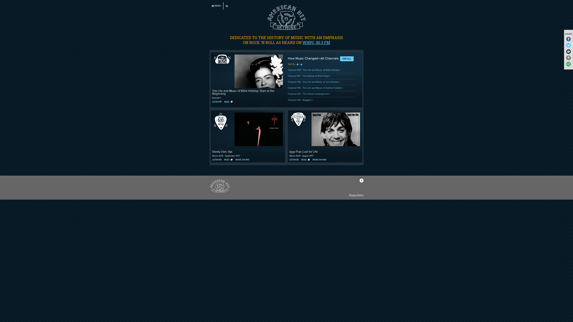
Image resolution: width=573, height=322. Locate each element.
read (227, 102)
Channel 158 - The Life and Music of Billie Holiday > (314, 70)
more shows (242, 159)
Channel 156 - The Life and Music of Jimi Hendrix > (314, 82)
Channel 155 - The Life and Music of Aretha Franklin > (315, 88)
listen (215, 102)
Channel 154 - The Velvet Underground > (309, 94)
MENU (217, 5)
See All (346, 58)
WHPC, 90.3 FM (316, 42)
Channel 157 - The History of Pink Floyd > (309, 76)
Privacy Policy (356, 195)
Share (568, 33)
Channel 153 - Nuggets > (300, 100)
